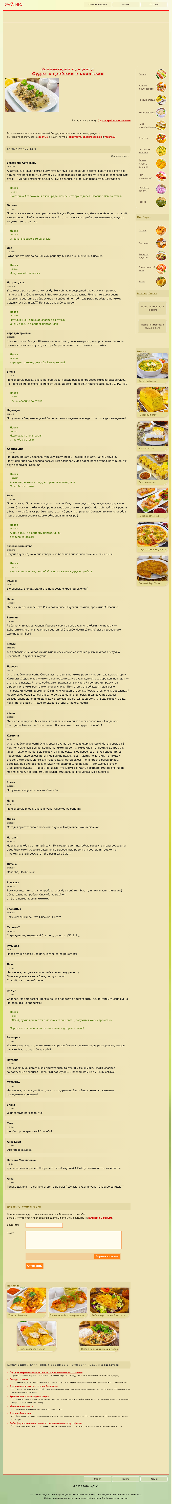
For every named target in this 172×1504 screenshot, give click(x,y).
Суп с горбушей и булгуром (147, 382)
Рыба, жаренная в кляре (32, 1349)
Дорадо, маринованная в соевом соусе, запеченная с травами (46, 1372)
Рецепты (126, 1479)
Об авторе (154, 5)
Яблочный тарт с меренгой (146, 449)
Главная (97, 1479)
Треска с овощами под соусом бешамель (34, 1386)
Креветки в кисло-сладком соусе (29, 1396)
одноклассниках (92, 136)
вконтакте (75, 136)
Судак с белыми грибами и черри (99, 1349)
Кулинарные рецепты (98, 5)
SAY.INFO (14, 4)
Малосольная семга (21, 1406)
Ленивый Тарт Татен (149, 583)
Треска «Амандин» (18, 1315)
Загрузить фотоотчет (107, 1256)
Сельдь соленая (19, 1379)
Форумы (125, 5)
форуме (43, 136)
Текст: (10, 1233)
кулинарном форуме (100, 1217)
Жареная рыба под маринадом (67, 1315)
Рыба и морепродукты (103, 1364)
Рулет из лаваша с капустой (147, 483)
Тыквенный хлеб (147, 414)
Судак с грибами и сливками (68, 73)
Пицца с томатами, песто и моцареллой (152, 550)
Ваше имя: (13, 1224)
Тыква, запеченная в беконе (148, 516)
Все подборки (147, 293)
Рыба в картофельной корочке (108, 1315)
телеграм (110, 136)
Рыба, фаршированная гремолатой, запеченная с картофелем (46, 1423)
